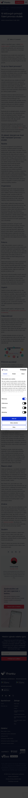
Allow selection (14, 423)
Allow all (14, 418)
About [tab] (23, 373)
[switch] (24, 403)
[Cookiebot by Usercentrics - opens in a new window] (20, 370)
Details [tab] (14, 373)
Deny (14, 427)
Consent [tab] (5, 373)
